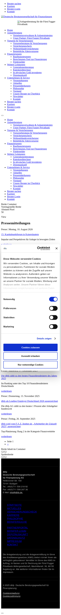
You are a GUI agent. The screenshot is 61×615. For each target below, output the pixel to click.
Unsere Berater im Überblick (26, 93)
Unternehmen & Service (18, 78)
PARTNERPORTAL (17, 527)
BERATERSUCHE (17, 522)
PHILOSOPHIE (15, 518)
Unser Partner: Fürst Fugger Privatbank (31, 38)
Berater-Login (13, 9)
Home (10, 30)
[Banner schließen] (57, 248)
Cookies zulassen (30, 347)
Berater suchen (14, 3)
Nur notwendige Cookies (30, 364)
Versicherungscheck (22, 46)
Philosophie (18, 88)
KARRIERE (13, 515)
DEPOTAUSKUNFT (17, 534)
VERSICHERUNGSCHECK (22, 511)
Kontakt (11, 11)
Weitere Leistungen (16, 64)
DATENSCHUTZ (16, 537)
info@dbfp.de (16, 492)
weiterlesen (6, 391)
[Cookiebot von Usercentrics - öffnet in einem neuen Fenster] (37, 248)
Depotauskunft (20, 75)
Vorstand (17, 91)
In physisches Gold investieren (27, 72)
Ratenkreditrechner (22, 70)
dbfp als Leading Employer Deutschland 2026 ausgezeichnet (29, 401)
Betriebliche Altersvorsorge (25, 51)
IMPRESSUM (14, 541)
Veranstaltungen (20, 80)
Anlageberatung (14, 33)
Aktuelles (17, 83)
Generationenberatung (23, 67)
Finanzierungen (14, 54)
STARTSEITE (14, 505)
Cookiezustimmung (11, 596)
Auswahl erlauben (30, 356)
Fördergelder (19, 62)
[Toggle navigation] (2, 115)
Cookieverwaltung (11, 593)
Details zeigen (44, 338)
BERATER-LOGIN (16, 531)
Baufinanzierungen (22, 56)
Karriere (11, 6)
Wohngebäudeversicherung (25, 48)
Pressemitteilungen (21, 86)
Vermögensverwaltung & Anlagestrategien (33, 35)
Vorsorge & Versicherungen (20, 40)
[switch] (53, 308)
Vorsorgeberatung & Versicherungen (30, 43)
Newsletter (18, 96)
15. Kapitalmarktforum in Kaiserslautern (20, 234)
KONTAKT (12, 544)
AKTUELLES (14, 508)
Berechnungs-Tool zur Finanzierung (30, 59)
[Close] (2, 613)
